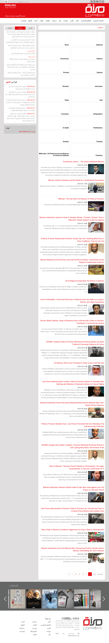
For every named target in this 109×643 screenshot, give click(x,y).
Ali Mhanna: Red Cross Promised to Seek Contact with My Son (79, 363)
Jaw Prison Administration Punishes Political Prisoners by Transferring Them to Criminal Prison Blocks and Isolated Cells (72, 509)
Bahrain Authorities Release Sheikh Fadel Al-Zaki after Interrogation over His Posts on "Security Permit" (73, 488)
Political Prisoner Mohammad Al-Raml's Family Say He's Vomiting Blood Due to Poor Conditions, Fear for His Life (72, 240)
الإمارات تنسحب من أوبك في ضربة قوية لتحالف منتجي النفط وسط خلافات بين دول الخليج (20, 94)
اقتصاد (48, 20)
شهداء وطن (36, 592)
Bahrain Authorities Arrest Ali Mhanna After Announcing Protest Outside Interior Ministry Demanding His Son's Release (72, 549)
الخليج (30, 20)
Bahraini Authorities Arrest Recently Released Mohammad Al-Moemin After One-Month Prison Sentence (72, 404)
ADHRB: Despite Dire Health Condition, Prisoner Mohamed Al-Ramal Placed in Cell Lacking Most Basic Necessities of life (73, 446)
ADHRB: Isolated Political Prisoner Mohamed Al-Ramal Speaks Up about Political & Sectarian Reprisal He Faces (75, 343)
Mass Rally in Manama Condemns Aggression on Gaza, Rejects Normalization (73, 530)
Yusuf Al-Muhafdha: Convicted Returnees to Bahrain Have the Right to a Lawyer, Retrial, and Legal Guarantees (72, 300)
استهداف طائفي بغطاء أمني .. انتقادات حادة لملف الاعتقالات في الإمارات (21, 109)
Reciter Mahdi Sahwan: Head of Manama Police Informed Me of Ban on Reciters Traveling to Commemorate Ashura (72, 322)
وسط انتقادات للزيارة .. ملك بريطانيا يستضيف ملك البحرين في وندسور (21, 73)
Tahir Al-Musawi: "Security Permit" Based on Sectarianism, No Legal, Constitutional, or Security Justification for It (76, 467)
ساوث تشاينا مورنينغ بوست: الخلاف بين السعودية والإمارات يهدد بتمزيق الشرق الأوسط (20, 41)
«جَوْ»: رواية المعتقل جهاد (19, 593)
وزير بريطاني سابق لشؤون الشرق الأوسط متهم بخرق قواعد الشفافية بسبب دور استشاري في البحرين (21, 66)
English (100, 27)
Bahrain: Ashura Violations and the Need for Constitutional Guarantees (76, 180)
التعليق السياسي (86, 20)
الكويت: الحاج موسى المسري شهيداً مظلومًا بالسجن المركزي (22, 87)
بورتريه (34, 628)
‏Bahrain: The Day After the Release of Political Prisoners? (81, 199)
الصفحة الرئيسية (98, 20)
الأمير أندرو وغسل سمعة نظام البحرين (23, 52)
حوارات (65, 20)
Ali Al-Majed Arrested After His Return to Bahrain (84, 281)
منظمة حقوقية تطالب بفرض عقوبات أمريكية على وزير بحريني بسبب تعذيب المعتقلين (21, 46)
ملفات (42, 20)
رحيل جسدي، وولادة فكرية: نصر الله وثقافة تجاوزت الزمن (22, 58)
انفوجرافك (33, 631)
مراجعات (22, 628)
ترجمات (54, 20)
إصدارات (23, 20)
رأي (60, 20)
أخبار (77, 20)
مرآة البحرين (95, 10)
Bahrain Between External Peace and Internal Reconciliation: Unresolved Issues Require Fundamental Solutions (72, 261)
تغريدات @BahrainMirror (27, 131)
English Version (10, 6)
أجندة (35, 20)
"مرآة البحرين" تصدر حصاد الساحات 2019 (100, 594)
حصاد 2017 (68, 592)
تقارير (72, 20)
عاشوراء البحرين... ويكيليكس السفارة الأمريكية (51, 594)
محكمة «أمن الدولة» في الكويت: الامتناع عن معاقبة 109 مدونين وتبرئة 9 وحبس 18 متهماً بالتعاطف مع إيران (20, 102)
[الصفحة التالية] (72, 574)
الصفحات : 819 (98, 574)
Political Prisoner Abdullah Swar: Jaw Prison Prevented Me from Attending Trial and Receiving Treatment (72, 425)
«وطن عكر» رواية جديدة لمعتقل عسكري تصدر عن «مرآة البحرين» (83, 595)
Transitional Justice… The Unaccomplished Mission (83, 162)
